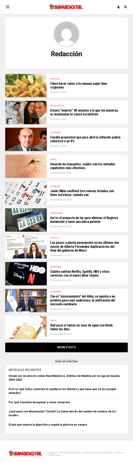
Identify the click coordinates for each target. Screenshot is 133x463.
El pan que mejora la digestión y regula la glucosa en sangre (48, 424)
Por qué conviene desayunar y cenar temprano (39, 402)
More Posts (66, 347)
